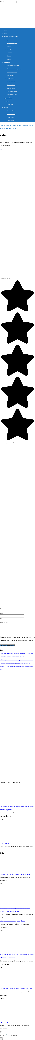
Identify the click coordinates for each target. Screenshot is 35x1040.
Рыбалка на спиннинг (12, 72)
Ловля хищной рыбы (12, 91)
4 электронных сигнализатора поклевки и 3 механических (13, 653)
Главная (5, 30)
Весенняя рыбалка (11, 88)
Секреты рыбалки (8, 98)
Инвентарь (6, 39)
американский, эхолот (23, 660)
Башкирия (5, 660)
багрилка (5, 663)
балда (4, 666)
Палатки (9, 49)
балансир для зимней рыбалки (17, 663)
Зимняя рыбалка (11, 85)
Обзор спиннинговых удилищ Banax (12, 921)
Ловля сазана (4, 843)
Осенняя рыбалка (11, 81)
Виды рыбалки (7, 62)
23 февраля (28, 653)
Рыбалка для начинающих (13, 65)
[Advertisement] (17, 187)
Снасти (5, 33)
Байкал (15, 656)
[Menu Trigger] (30, 3)
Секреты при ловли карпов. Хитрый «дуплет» (16, 988)
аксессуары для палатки (12, 660)
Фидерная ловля (11, 75)
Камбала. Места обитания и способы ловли (15, 874)
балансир (9, 663)
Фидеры (9, 59)
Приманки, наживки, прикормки (11, 36)
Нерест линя (10, 104)
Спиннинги (9, 52)
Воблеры (9, 46)
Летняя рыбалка (10, 78)
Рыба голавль (4, 1022)
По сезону (6, 107)
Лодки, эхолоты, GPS (12, 43)
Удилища (9, 56)
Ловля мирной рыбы (12, 94)
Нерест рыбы (7, 101)
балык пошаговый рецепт (24, 666)
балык (6, 666)
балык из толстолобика (13, 666)
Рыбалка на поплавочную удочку (14, 68)
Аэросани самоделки (9, 656)
